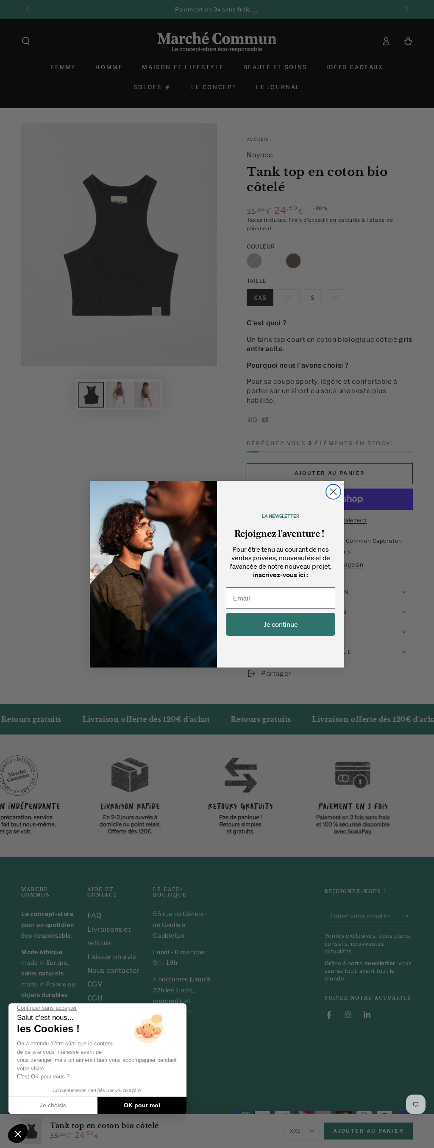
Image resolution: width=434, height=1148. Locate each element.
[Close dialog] (333, 491)
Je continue (281, 624)
